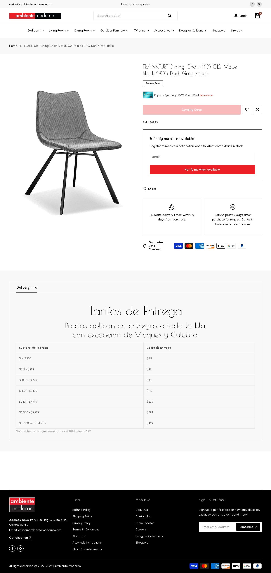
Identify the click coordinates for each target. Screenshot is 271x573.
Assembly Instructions (86, 542)
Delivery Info (26, 287)
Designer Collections (149, 536)
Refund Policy (81, 509)
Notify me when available (202, 169)
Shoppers (142, 542)
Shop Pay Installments (87, 549)
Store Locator (145, 523)
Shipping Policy (82, 516)
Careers (141, 529)
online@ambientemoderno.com (30, 4)
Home (13, 46)
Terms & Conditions (85, 529)
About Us (142, 509)
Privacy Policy (81, 523)
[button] (246, 109)
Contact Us (143, 516)
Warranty (78, 536)
